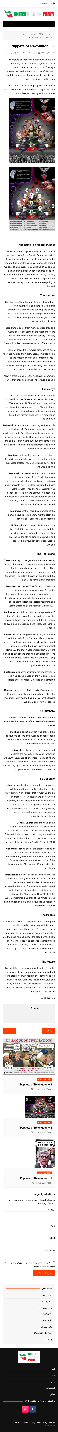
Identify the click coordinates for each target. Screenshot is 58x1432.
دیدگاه (51, 1209)
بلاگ (50, 1314)
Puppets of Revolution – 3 (36, 1084)
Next (8, 1031)
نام (53, 1226)
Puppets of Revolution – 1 (36, 1178)
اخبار (50, 1295)
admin (52, 53)
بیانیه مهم (48, 1326)
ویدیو (50, 1339)
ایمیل (52, 1238)
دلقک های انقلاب (12, 53)
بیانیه (50, 1320)
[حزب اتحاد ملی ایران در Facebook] (32, 1409)
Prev (50, 1031)
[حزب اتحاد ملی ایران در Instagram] (25, 1409)
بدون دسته (47, 1308)
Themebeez (49, 1425)
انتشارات (48, 1301)
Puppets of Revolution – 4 (36, 1127)
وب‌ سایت (50, 1250)
